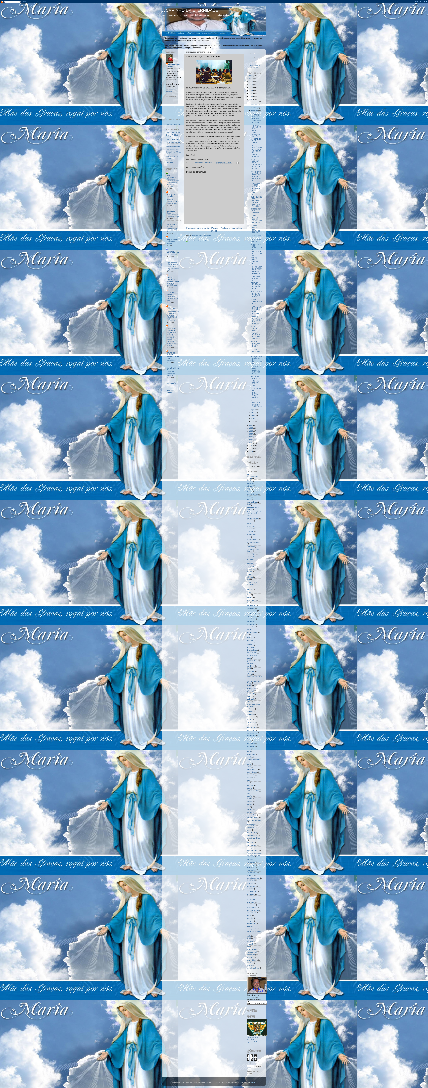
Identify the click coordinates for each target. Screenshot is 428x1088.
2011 (251, 443)
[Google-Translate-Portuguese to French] (254, 55)
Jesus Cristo (251, 688)
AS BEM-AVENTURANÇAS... (256, 301)
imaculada (250, 671)
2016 (251, 428)
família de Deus (252, 632)
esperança (250, 608)
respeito (250, 859)
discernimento (252, 600)
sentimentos (251, 899)
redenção (250, 848)
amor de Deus (252, 502)
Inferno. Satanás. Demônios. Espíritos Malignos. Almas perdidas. (173, 200)
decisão (249, 589)
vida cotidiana (252, 949)
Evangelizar (251, 627)
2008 (251, 451)
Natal (249, 767)
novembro (255, 105)
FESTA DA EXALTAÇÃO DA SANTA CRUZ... (256, 285)
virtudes (249, 963)
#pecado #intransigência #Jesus (252, 476)
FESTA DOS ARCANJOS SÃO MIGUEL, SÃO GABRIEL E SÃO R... (256, 130)
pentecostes (251, 815)
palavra (249, 788)
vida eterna (251, 955)
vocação (250, 965)
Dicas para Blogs (171, 212)
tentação (250, 918)
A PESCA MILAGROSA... (256, 351)
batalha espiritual (253, 518)
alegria (249, 489)
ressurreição (251, 865)
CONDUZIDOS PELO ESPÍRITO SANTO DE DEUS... (256, 370)
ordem (249, 780)
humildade (250, 666)
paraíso (249, 796)
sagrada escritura (253, 878)
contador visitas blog (173, 124)
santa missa (251, 886)
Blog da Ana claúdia (173, 132)
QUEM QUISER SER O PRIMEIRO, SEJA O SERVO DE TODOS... (256, 201)
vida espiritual (252, 952)
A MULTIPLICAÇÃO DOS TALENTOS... (256, 403)
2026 (251, 76)
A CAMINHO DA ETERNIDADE (190, 10)
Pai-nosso (250, 785)
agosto (253, 410)
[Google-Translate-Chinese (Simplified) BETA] (251, 55)
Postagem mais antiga (231, 228)
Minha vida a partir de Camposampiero (173, 309)
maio (253, 418)
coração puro (251, 569)
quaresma (250, 842)
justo (248, 702)
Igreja (249, 669)
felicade (249, 637)
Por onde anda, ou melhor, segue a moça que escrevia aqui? (173, 267)
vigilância (250, 957)
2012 (251, 440)
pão (248, 793)
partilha (249, 799)
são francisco (251, 891)
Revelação (250, 867)
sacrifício (250, 875)
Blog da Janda (172, 240)
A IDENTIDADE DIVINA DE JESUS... (256, 140)
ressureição (251, 862)
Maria (249, 741)
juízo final (250, 691)
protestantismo (252, 835)
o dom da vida (252, 772)
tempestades (251, 913)
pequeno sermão (253, 817)
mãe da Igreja (252, 725)
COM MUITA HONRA (171, 242)
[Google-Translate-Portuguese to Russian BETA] (252, 63)
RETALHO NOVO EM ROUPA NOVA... (255, 344)
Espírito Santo (252, 611)
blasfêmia (250, 526)
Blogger (252, 1082)
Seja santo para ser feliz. (172, 195)
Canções (250, 531)
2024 (251, 82)
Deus (249, 592)
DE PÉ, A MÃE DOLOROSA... (256, 278)
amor (249, 499)
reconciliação (251, 845)
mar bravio (250, 738)
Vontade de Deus (253, 968)
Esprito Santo (251, 616)
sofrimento (250, 905)
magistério (250, 730)
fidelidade (250, 647)
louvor (249, 719)
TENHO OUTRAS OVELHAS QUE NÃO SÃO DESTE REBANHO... (256, 117)
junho (253, 415)
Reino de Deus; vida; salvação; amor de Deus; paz (254, 855)
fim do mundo (252, 653)
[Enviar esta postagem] (237, 163)
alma (248, 491)
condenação (251, 554)
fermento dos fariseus (251, 644)
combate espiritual (253, 542)
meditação (250, 746)
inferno (249, 674)
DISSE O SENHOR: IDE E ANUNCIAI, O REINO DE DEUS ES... (256, 164)
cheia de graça (252, 539)
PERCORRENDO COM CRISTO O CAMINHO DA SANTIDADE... (256, 188)
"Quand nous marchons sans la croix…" (172, 298)
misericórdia (251, 754)
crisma (249, 574)
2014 (251, 434)
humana (250, 663)
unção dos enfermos (254, 931)
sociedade (250, 902)
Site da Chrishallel (172, 149)
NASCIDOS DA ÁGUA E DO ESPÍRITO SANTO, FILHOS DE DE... (256, 175)
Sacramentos (251, 873)
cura (248, 587)
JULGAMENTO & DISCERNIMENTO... (256, 238)
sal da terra (251, 881)
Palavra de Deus (253, 791)
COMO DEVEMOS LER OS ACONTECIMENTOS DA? (256, 219)
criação (249, 572)
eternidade (250, 619)
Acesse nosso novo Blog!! (171, 374)
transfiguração (252, 929)
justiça (249, 696)
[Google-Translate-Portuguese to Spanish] (256, 63)
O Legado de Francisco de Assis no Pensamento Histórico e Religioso (173, 182)
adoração (250, 483)
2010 (251, 446)
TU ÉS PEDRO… (172, 255)
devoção (250, 597)
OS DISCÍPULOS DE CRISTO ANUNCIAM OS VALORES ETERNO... (256, 151)
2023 (251, 85)
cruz (248, 580)
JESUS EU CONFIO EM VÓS (173, 252)
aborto (249, 481)
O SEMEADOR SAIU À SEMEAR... (256, 210)
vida (248, 947)
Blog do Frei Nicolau (173, 139)
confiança (250, 556)
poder (249, 830)
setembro (254, 111)
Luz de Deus (251, 722)
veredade (250, 944)
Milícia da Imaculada (173, 142)
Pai (248, 783)
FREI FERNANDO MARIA (174, 65)
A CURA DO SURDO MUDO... (255, 328)
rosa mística (251, 870)
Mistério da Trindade (254, 759)
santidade (250, 889)
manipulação (251, 735)
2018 (251, 99)
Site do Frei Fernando (170, 162)
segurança (250, 894)
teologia (249, 921)
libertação (250, 714)
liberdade (250, 711)
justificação (251, 699)
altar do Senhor (252, 494)
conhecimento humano (252, 562)
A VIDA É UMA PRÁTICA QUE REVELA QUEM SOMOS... (256, 393)
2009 (251, 448)
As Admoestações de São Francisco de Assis (254, 513)
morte (249, 764)
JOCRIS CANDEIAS (171, 278)
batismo (249, 521)
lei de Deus (251, 709)
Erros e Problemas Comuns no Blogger (173, 216)
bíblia (249, 523)
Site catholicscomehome (173, 145)
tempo (249, 915)
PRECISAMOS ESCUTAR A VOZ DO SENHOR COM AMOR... (256, 381)
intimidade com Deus (254, 677)
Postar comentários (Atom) (201, 235)
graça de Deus (252, 661)
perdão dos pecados (254, 820)
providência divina (253, 838)
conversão (250, 566)
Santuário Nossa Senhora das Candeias (173, 369)
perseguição (251, 825)
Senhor (249, 897)
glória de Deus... (252, 655)
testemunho (251, 923)
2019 (251, 96)
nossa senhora (252, 769)
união (249, 936)
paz (248, 807)
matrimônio (251, 743)
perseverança (252, 827)
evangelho (250, 624)
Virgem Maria (251, 960)
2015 (251, 431)
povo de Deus (252, 833)
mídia (249, 751)
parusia (249, 801)
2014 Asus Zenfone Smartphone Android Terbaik (173, 283)
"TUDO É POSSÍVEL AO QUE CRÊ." (255, 260)
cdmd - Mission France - (172, 294)
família (249, 629)
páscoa (249, 804)
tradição (250, 926)
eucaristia (250, 621)
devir (248, 595)
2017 (251, 425)
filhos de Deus (252, 650)
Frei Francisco (172, 224)
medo (249, 749)
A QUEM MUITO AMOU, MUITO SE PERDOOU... (256, 229)
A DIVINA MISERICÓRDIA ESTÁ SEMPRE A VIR (172, 229)
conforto (250, 559)
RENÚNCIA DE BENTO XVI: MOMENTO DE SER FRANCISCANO (172, 317)
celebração (251, 534)
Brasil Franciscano (171, 176)
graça (249, 658)
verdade (250, 941)
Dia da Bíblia (171, 360)
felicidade (250, 640)
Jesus (249, 686)
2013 (251, 437)
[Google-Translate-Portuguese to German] (258, 55)
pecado (249, 809)
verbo (249, 939)
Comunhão (251, 547)
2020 (251, 93)
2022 (251, 87)
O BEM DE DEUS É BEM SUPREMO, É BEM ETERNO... (256, 320)
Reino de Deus (252, 850)
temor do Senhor (253, 910)
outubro (254, 108)
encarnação (251, 605)
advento (250, 486)
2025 (251, 79)
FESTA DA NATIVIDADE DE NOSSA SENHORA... (256, 335)
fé (247, 635)
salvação (250, 883)
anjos (249, 505)
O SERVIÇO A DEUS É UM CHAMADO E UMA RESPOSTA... (256, 309)
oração (249, 777)
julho (253, 413)
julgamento (251, 694)
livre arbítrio (251, 717)
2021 (251, 90)
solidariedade (251, 907)
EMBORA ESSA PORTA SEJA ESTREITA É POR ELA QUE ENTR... (256, 270)
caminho (250, 529)
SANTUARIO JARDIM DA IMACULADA (171, 330)
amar (249, 497)
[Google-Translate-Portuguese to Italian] (251, 59)
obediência (251, 775)
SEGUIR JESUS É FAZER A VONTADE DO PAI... (256, 294)
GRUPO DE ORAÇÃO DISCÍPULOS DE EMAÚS (173, 355)
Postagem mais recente (197, 228)
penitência (250, 812)
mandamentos (252, 733)
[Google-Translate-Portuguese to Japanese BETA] (254, 59)
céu (248, 537)
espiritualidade (252, 613)
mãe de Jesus (252, 727)
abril (253, 421)
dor (248, 603)
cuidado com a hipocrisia (252, 583)
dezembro (255, 102)
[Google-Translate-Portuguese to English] (258, 59)
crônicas (250, 577)
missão (249, 757)
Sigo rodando (172, 262)
